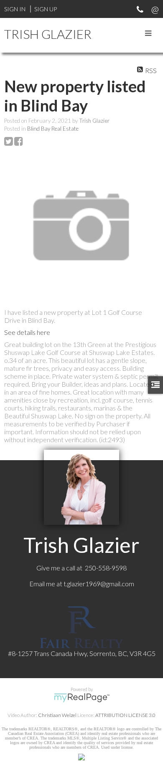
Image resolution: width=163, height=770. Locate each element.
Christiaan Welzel (57, 715)
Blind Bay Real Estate (53, 128)
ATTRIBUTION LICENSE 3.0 (125, 715)
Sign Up (45, 9)
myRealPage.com (81, 698)
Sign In (14, 9)
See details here (27, 332)
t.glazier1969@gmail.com (99, 584)
